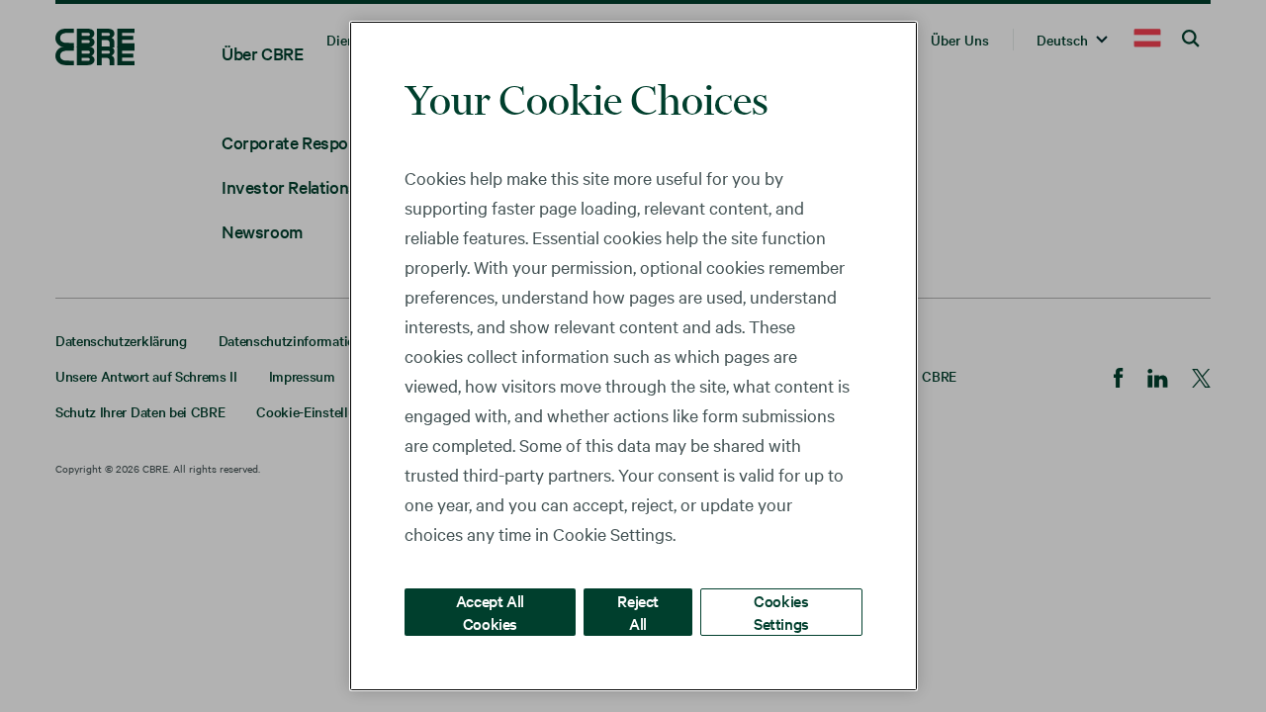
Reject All (638, 611)
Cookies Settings (781, 611)
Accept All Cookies (490, 611)
